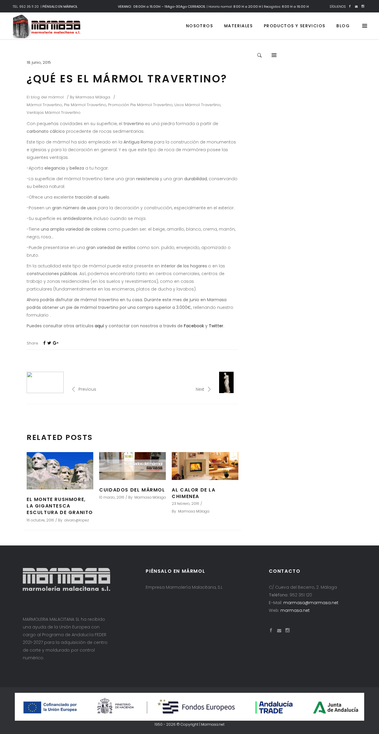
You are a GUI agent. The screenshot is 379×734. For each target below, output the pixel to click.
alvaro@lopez (76, 520)
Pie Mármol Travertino (85, 105)
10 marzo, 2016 (111, 497)
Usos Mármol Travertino (197, 105)
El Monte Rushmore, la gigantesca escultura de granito (60, 506)
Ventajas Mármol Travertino (54, 112)
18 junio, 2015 (39, 62)
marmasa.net (295, 610)
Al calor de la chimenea (193, 493)
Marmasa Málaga (93, 97)
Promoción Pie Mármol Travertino (140, 105)
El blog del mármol (45, 97)
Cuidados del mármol (132, 489)
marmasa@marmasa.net (310, 603)
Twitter (216, 326)
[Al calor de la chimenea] (205, 466)
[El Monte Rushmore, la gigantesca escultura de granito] (60, 471)
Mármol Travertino (44, 105)
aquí (99, 326)
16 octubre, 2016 (40, 520)
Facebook (194, 326)
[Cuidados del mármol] (132, 466)
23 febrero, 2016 (185, 503)
